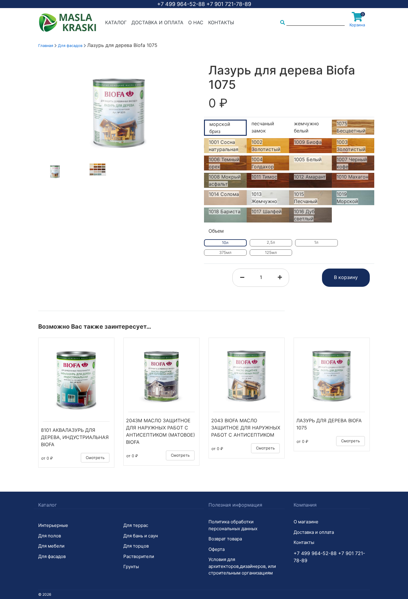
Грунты (131, 566)
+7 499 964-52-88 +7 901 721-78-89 (204, 4)
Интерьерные (53, 525)
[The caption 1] (119, 113)
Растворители (138, 556)
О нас (195, 22)
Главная (45, 45)
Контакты (221, 22)
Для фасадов (71, 45)
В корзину (346, 277)
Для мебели (51, 546)
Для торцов (136, 546)
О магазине (306, 522)
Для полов (49, 536)
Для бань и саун (140, 536)
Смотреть (95, 457)
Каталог (116, 22)
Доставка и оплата (157, 22)
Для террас (135, 525)
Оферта (216, 549)
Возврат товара (225, 539)
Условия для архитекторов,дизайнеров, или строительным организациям (242, 566)
